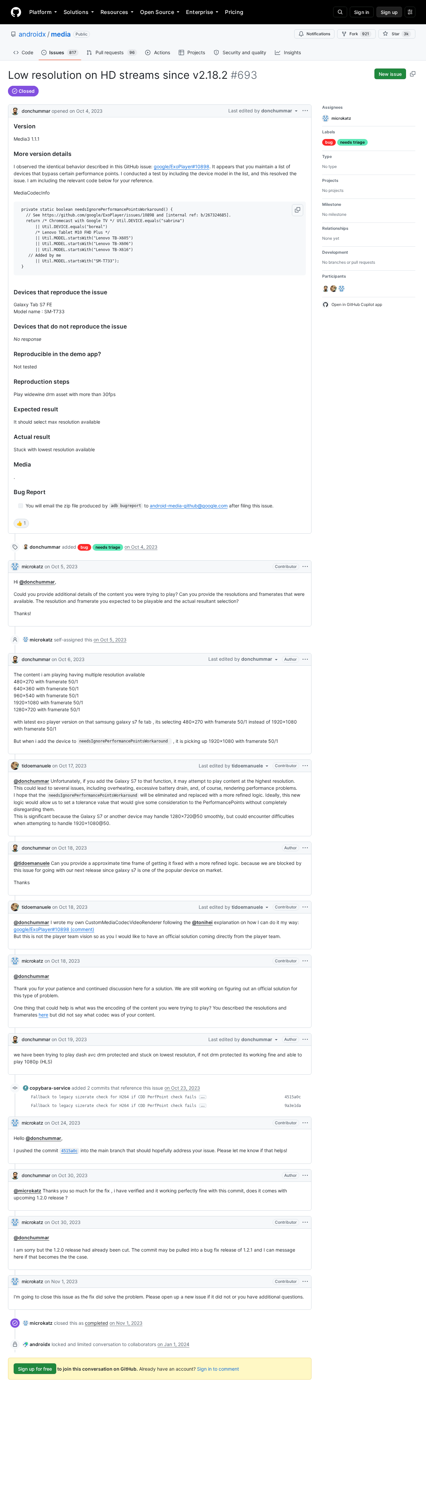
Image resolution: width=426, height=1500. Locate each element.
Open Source (157, 12)
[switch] (21, 523)
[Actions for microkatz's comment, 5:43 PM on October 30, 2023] (305, 1222)
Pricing (234, 12)
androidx (32, 34)
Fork (359, 33)
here (43, 1015)
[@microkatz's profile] (15, 567)
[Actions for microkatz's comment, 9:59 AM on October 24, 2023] (305, 1123)
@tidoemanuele (32, 863)
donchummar (36, 111)
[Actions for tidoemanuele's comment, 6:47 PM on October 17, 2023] (305, 765)
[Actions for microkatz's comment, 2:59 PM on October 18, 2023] (305, 961)
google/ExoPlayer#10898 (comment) (54, 929)
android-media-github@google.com (189, 505)
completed (96, 1323)
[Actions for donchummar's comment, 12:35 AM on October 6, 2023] (305, 659)
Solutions (76, 12)
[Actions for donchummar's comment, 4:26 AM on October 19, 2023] (305, 1039)
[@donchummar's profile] (15, 110)
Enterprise (199, 12)
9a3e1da (293, 1105)
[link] (42, 546)
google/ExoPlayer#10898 (181, 166)
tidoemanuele (36, 765)
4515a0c (293, 1097)
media (61, 34)
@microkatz (27, 1190)
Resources (114, 12)
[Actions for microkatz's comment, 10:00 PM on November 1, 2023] (305, 1281)
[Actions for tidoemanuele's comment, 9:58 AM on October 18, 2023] (305, 907)
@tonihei (202, 922)
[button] (297, 210)
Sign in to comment (218, 1369)
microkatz (32, 566)
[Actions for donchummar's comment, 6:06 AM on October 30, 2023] (305, 1175)
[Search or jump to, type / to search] (340, 12)
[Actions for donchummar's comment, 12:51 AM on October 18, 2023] (305, 848)
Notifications (318, 33)
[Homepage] (16, 12)
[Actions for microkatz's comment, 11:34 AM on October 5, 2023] (305, 566)
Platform (40, 12)
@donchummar (37, 582)
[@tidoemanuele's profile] (15, 766)
